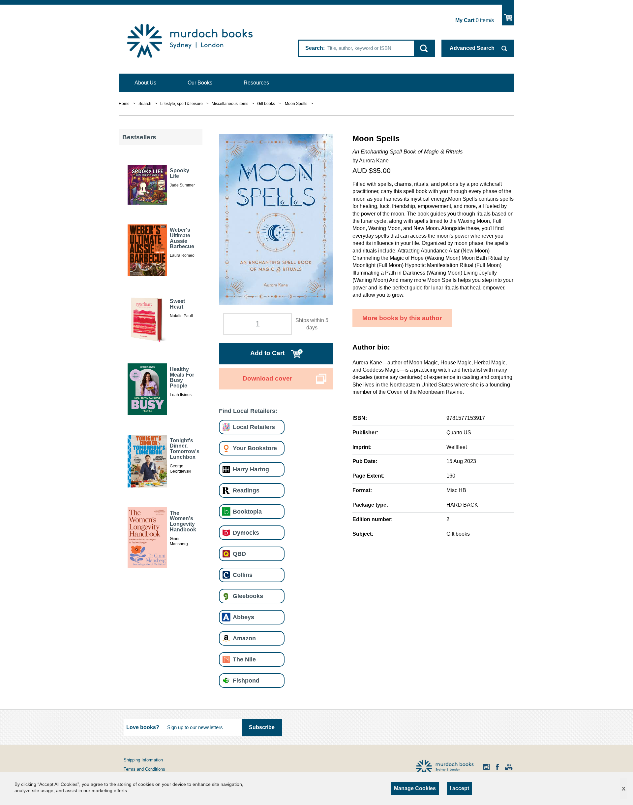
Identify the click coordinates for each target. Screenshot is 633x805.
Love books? (142, 727)
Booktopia (247, 511)
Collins (243, 574)
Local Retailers (254, 426)
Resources (256, 82)
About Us (145, 82)
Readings (246, 490)
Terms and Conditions (144, 769)
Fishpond (246, 680)
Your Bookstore (255, 448)
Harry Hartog (251, 469)
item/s (474, 20)
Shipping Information (143, 759)
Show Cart (508, 15)
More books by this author (402, 318)
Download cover (267, 378)
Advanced (472, 48)
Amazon (244, 638)
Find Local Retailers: (248, 410)
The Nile (244, 659)
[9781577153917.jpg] (276, 218)
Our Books (200, 82)
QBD (239, 553)
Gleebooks (248, 595)
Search (314, 48)
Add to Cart (267, 353)
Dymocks (246, 532)
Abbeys (243, 617)
